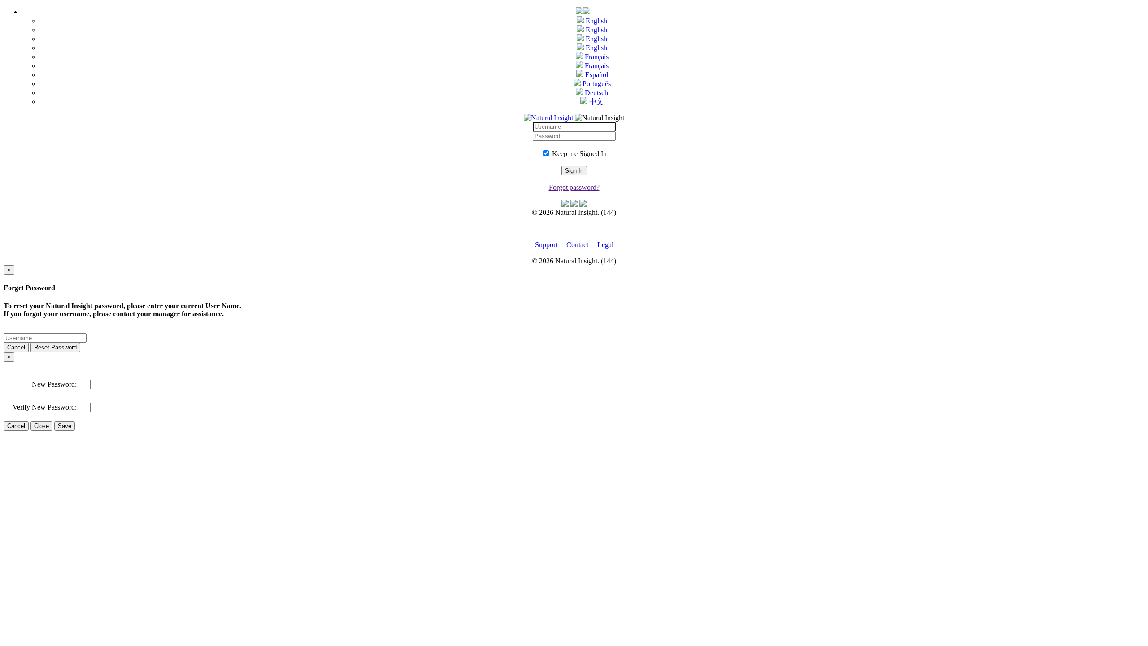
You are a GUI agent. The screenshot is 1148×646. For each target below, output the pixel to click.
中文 (595, 101)
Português (596, 83)
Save (64, 426)
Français (596, 57)
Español (595, 75)
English (595, 21)
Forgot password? (574, 187)
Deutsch (595, 92)
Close (41, 426)
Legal (605, 245)
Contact (577, 245)
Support (546, 245)
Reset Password (55, 347)
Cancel (16, 347)
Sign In (574, 170)
